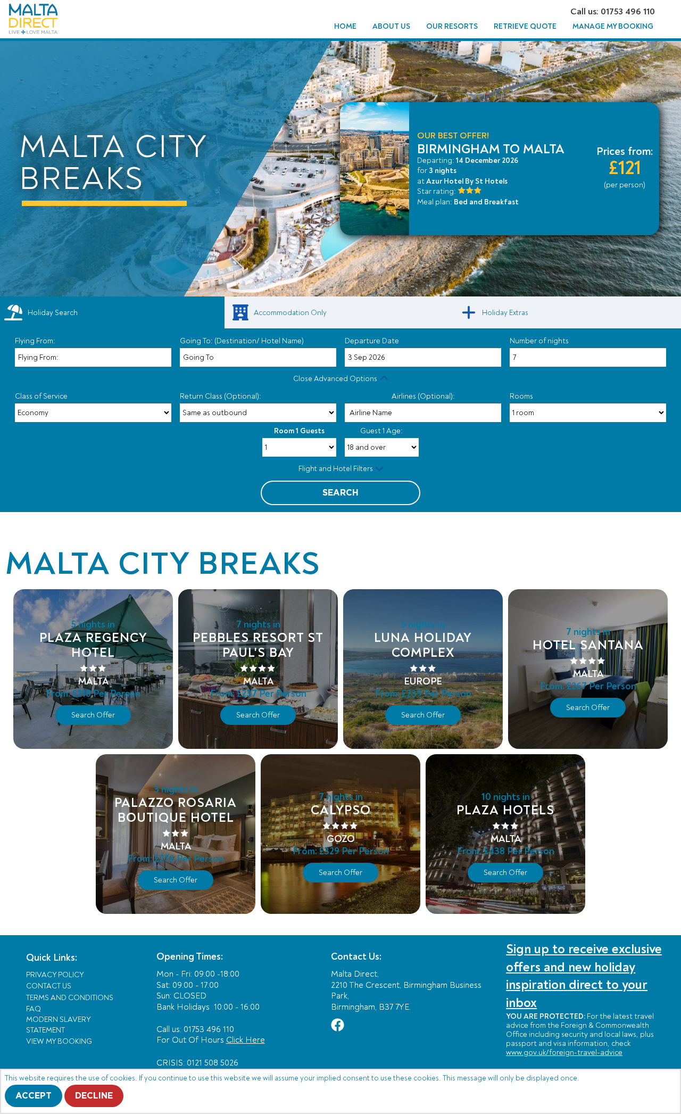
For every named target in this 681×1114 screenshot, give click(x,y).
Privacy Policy (55, 974)
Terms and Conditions (69, 997)
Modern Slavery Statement (58, 1025)
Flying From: (35, 340)
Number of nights (539, 340)
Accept (33, 1096)
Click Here (245, 1040)
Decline (94, 1096)
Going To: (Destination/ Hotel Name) (242, 340)
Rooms (521, 396)
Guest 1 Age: (381, 430)
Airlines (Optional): (423, 396)
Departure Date (372, 340)
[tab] (112, 312)
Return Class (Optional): (220, 396)
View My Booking (59, 1041)
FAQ (33, 1008)
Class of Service (41, 396)
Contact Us (48, 986)
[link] (340, 312)
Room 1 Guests (299, 430)
